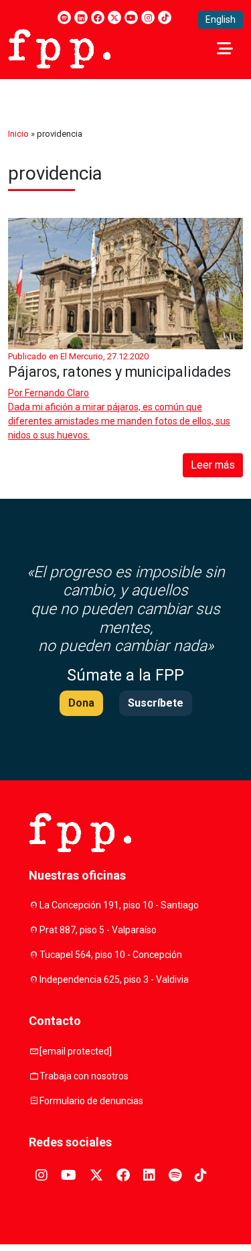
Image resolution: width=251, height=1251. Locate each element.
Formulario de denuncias (91, 1100)
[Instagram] (148, 17)
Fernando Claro (57, 393)
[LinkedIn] (81, 17)
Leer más (213, 465)
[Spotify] (64, 17)
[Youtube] (131, 17)
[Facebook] (97, 17)
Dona (81, 703)
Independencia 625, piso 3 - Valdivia (114, 979)
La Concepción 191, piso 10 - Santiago (119, 905)
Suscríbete (155, 703)
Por (48, 393)
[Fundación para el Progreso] (59, 47)
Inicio (18, 134)
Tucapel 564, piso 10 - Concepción (110, 954)
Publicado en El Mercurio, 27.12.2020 (78, 356)
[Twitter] (114, 17)
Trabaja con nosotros (84, 1076)
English (220, 19)
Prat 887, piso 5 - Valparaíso (98, 930)
